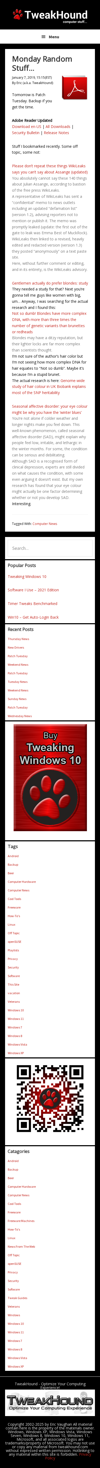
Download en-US (26, 126)
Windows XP (16, 1053)
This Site (13, 984)
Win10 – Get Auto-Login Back (33, 617)
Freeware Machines (21, 1221)
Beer (11, 873)
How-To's (14, 916)
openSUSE (14, 942)
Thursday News (18, 639)
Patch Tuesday (18, 656)
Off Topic (14, 933)
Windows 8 (15, 1036)
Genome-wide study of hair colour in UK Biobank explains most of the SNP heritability (49, 386)
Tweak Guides (17, 1298)
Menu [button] (54, 36)
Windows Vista (17, 1044)
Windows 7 (15, 1027)
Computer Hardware (22, 882)
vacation (14, 993)
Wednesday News (20, 716)
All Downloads (58, 126)
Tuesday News (17, 682)
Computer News (45, 523)
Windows (14, 1315)
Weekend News (18, 665)
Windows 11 (16, 1019)
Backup (13, 864)
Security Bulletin (25, 132)
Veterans (14, 1002)
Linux (11, 924)
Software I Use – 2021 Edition (33, 589)
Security (13, 967)
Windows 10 (16, 1010)
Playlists (13, 950)
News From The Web (21, 1246)
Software (14, 976)
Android (13, 856)
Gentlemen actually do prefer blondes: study (50, 283)
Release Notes (56, 132)
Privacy (13, 959)
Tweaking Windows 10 (27, 576)
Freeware (14, 907)
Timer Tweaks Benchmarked (32, 603)
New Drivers (16, 647)
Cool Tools (14, 899)
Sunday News (17, 699)
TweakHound (50, 16)
